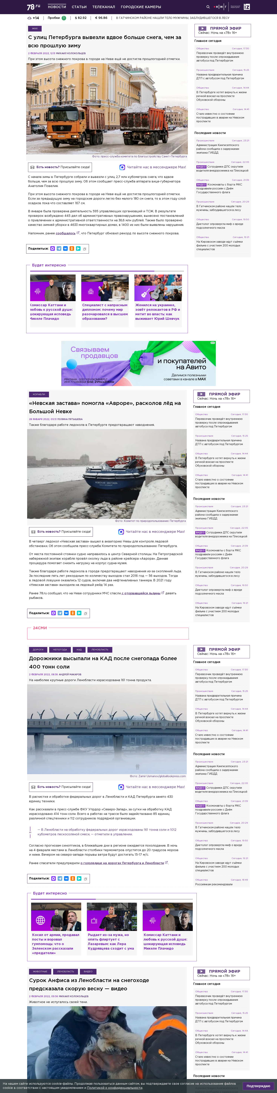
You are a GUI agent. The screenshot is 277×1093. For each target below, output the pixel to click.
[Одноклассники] (72, 248)
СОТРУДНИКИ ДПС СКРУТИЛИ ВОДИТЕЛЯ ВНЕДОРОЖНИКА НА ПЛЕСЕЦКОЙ (171, 18)
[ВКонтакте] (65, 248)
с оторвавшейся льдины (140, 580)
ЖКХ (35, 29)
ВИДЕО (88, 959)
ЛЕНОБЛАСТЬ (99, 637)
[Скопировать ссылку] (84, 249)
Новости (57, 7)
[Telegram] (59, 248)
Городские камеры (141, 7)
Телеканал (103, 7)
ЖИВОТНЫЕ (40, 959)
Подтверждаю (258, 1086)
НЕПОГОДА (60, 637)
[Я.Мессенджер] (78, 248)
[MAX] (52, 248)
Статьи (79, 7)
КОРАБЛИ (39, 382)
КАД (79, 637)
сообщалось (66, 233)
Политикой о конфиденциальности (114, 1088)
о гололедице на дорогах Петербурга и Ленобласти (122, 850)
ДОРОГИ (38, 637)
